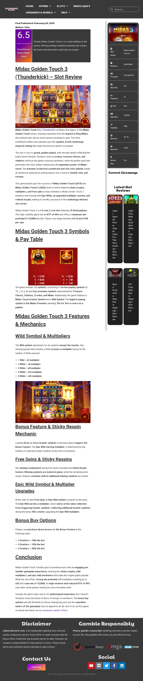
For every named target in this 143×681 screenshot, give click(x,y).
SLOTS (61, 6)
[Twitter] (106, 665)
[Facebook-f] (114, 665)
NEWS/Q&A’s (81, 6)
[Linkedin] (121, 665)
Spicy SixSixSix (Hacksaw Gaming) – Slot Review (115, 302)
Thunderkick (48, 130)
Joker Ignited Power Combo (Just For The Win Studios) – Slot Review (115, 234)
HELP (64, 12)
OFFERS (43, 6)
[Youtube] (91, 665)
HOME (29, 6)
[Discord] (98, 665)
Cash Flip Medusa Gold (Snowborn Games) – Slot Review (131, 228)
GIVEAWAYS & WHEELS (39, 12)
